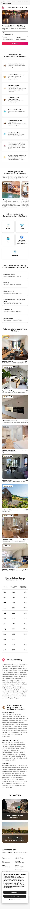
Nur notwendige (15, 896)
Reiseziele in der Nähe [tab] (7, 852)
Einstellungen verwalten (15, 899)
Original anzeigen (7, 3)
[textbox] (8, 39)
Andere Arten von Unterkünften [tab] (21, 852)
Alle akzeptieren (15, 892)
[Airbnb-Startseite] (3, 7)
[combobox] (15, 34)
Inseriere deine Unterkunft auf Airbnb (17, 7)
